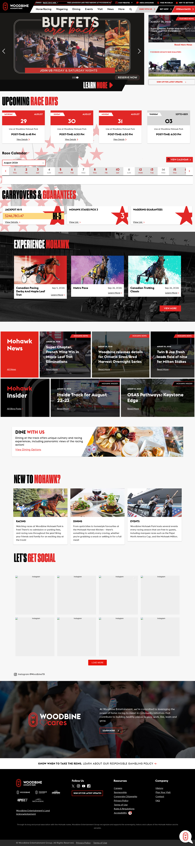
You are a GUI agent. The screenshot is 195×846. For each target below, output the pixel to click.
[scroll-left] (5, 171)
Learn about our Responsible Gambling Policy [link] (97, 763)
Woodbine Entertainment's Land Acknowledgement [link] (33, 812)
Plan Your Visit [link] (163, 792)
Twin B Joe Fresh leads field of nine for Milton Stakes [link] (172, 357)
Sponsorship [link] (120, 792)
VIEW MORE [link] (170, 308)
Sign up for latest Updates (87, 793)
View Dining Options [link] (28, 450)
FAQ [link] (158, 801)
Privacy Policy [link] (121, 801)
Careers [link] (118, 788)
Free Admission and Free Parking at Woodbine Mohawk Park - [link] (48, 3)
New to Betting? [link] (186, 3)
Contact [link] (160, 796)
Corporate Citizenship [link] (125, 796)
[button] (121, 9)
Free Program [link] (166, 3)
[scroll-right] (189, 171)
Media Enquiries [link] (147, 3)
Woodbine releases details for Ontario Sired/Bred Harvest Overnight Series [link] (120, 357)
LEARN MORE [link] (109, 731)
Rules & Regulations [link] (124, 809)
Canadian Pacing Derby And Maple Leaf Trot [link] (30, 291)
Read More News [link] (183, 45)
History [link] (159, 788)
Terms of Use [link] (121, 805)
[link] (16, 6)
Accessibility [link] (120, 813)
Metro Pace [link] (80, 288)
